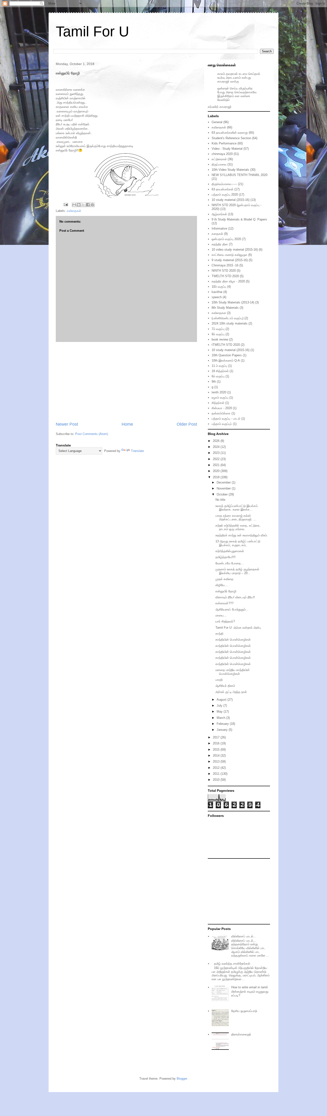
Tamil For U (92, 31)
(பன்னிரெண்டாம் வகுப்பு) (227, 318)
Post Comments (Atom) (91, 434)
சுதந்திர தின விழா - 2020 (228, 281)
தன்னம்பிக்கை (221, 413)
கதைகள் (217, 234)
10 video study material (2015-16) (235, 249)
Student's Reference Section (231, 138)
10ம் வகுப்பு (219, 286)
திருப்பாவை (219, 164)
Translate (137, 451)
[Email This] (74, 204)
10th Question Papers (227, 355)
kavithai (217, 292)
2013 (216, 761)
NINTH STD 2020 (224, 270)
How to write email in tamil (249, 987)
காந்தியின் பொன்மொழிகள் (233, 639)
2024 (216, 447)
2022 (216, 459)
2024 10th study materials (230, 323)
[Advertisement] (126, 381)
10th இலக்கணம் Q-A (226, 360)
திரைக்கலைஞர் (241, 1034)
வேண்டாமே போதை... (229, 563)
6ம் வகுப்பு (218, 376)
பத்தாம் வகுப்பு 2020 (225, 194)
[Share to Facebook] (87, 204)
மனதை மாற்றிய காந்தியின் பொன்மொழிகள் (232, 672)
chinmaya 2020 (222, 154)
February (223, 724)
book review (220, 339)
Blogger (182, 1078)
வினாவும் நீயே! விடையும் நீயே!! (235, 597)
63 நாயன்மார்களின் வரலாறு (230, 132)
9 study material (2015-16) (230, 260)
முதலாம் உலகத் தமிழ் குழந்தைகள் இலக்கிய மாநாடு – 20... (237, 571)
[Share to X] (83, 204)
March (221, 718)
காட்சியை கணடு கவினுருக (229, 255)
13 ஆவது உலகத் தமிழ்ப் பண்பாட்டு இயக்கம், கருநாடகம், (237, 543)
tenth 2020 (219, 392)
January (223, 729)
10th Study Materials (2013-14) (233, 302)
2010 (216, 779)
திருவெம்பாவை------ (224, 184)
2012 (216, 768)
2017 (216, 737)
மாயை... (220, 615)
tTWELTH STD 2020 (226, 344)
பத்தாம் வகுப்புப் (222, 424)
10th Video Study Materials (230, 169)
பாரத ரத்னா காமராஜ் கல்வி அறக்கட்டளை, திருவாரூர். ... (235, 517)
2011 (216, 773)
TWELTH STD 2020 (225, 276)
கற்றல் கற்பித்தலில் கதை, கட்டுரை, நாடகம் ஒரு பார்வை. (237, 527)
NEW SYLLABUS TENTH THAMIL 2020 (239, 175)
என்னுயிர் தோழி (225, 591)
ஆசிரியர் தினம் (225, 685)
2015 (216, 749)
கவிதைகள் (74, 211)
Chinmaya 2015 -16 (225, 265)
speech (217, 297)
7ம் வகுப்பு (218, 329)
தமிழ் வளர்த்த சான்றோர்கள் (232, 963)
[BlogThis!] (78, 204)
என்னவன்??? (224, 603)
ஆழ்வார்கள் (219, 214)
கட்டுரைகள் (219, 159)
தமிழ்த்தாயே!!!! (225, 557)
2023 (216, 453)
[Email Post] (65, 204)
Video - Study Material (227, 148)
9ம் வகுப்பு (218, 334)
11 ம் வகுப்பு (219, 366)
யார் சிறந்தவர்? (225, 621)
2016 (216, 743)
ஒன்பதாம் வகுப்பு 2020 (226, 239)
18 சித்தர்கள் (220, 371)
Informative (219, 228)
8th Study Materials (225, 307)
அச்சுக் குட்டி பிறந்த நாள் (231, 692)
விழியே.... (222, 585)
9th (214, 381)
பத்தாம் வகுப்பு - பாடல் (226, 418)
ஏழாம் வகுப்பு (220, 397)
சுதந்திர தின (220, 244)
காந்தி (219, 633)
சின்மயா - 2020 (222, 408)
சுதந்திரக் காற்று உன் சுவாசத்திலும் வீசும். (241, 535)
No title (220, 499)
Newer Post (67, 424)
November (224, 488)
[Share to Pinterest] (92, 204)
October (223, 494)
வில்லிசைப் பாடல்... (243, 936)
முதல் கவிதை (224, 579)
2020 (216, 471)
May (220, 711)
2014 (216, 755)
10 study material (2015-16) (230, 200)
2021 (216, 465)
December (224, 482)
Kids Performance (224, 143)
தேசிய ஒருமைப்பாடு (244, 1011)
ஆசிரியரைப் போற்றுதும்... (231, 609)
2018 (216, 477)
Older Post (187, 424)
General (217, 122)
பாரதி (219, 680)
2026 (216, 441)
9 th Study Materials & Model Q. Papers (239, 219)
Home (127, 424)
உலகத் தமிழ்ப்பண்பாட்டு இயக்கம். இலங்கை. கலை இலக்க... (237, 507)
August (222, 699)
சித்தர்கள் (218, 403)
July (220, 705)
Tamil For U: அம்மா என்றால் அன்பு (238, 627)
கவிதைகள (219, 313)
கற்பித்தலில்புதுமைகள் (229, 551)
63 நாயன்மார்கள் (222, 189)
